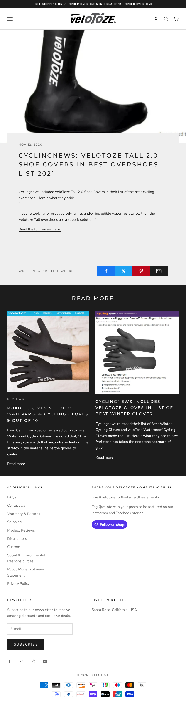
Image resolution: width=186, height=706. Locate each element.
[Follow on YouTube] (45, 661)
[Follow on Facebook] (9, 661)
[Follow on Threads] (33, 661)
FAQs (11, 497)
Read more (16, 463)
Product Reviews (21, 530)
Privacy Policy (18, 583)
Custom (13, 546)
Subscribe (26, 644)
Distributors (17, 538)
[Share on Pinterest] (141, 271)
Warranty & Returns (23, 513)
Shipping (14, 522)
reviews (15, 399)
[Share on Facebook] (106, 271)
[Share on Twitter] (123, 271)
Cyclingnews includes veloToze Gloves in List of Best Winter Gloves (134, 407)
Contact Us (16, 505)
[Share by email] (158, 271)
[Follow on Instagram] (21, 661)
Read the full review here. (40, 229)
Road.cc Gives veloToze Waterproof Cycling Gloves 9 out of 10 (47, 414)
